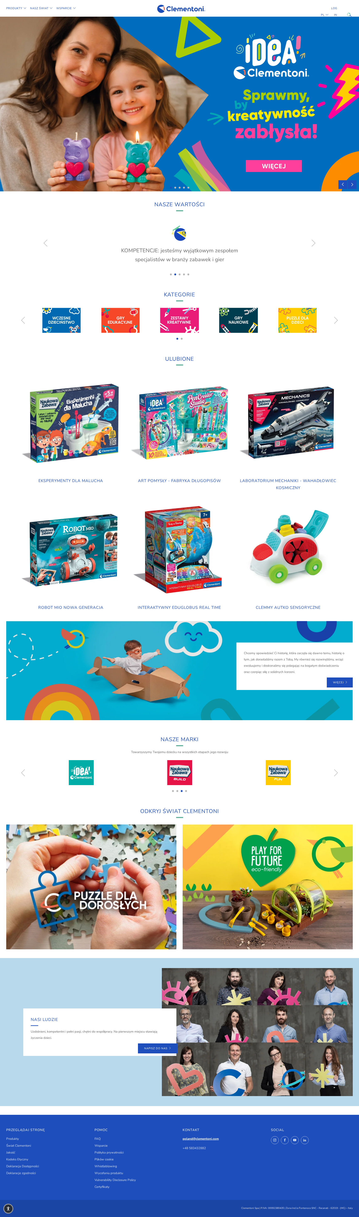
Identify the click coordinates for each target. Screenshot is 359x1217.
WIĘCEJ (338, 682)
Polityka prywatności (109, 1152)
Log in (334, 11)
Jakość (10, 1152)
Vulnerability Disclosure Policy (115, 1180)
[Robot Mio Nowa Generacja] (71, 550)
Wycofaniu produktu (109, 1173)
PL (323, 15)
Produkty (14, 8)
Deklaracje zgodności (21, 1173)
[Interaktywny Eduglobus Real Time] (179, 550)
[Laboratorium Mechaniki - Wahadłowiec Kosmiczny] (288, 423)
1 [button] (171, 188)
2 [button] (175, 188)
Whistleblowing (106, 1166)
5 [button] (188, 188)
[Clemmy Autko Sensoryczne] (288, 550)
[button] (8, 1209)
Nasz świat (39, 8)
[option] (179, 104)
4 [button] (184, 188)
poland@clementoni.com (201, 1139)
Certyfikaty (102, 1187)
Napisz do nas (155, 1048)
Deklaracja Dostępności (22, 1166)
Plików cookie (104, 1159)
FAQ (98, 1139)
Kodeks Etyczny (17, 1159)
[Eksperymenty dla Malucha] (71, 423)
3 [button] (180, 188)
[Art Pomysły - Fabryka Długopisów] (179, 423)
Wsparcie (64, 8)
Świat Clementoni (18, 1146)
